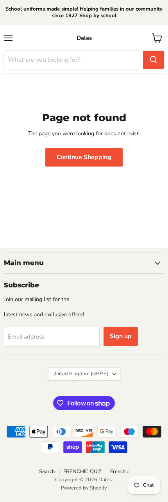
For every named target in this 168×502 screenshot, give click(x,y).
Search (47, 471)
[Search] (153, 60)
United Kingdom (80, 373)
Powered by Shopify (84, 487)
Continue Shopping (84, 157)
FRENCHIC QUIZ (82, 471)
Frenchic (119, 471)
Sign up (121, 336)
